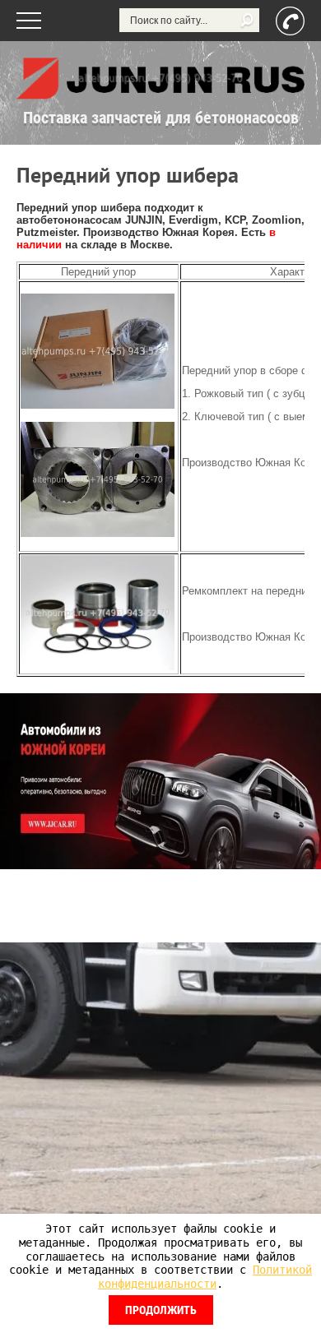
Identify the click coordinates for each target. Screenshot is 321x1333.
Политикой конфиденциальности (205, 1276)
